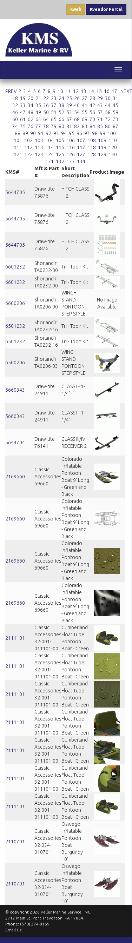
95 (71, 133)
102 (28, 140)
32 (15, 105)
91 (41, 133)
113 (39, 147)
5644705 (15, 192)
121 (18, 154)
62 (30, 119)
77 (38, 126)
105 (60, 140)
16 (107, 91)
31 (115, 98)
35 (38, 105)
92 (48, 133)
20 (30, 98)
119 (102, 147)
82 (77, 126)
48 (30, 112)
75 (23, 126)
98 (95, 133)
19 (23, 98)
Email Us (13, 930)
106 (70, 140)
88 (17, 133)
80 (61, 126)
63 (38, 119)
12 (76, 91)
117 (81, 147)
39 (69, 105)
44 (108, 105)
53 (69, 112)
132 (60, 161)
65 (54, 119)
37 (54, 105)
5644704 (15, 442)
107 (81, 140)
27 (84, 98)
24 (61, 98)
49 (38, 112)
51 (54, 112)
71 (100, 119)
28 (92, 98)
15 (99, 91)
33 (23, 105)
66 (61, 119)
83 (84, 126)
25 (69, 98)
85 (100, 126)
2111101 (15, 638)
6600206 (15, 303)
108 (91, 140)
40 (77, 105)
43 (100, 105)
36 (46, 105)
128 (91, 154)
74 (15, 126)
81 (69, 126)
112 (28, 147)
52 (61, 112)
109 (102, 140)
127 (81, 154)
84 (92, 126)
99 (102, 133)
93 (56, 133)
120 (112, 147)
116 (70, 147)
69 (84, 119)
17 (114, 91)
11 (68, 91)
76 (30, 126)
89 (25, 133)
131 (49, 161)
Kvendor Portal (106, 9)
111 (18, 147)
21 (38, 98)
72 (108, 119)
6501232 (15, 326)
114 (49, 147)
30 (108, 98)
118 (91, 147)
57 (100, 112)
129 (102, 154)
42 (92, 105)
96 (79, 133)
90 (33, 133)
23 (54, 98)
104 (49, 140)
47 (23, 112)
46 (15, 112)
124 (49, 154)
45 (115, 105)
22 (46, 98)
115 (60, 147)
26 (77, 98)
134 (81, 161)
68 (77, 119)
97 (87, 133)
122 (28, 154)
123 (39, 154)
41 (84, 105)
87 (115, 126)
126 (70, 154)
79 (54, 126)
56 (92, 112)
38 (61, 105)
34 (30, 105)
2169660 (15, 476)
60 (15, 119)
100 (111, 133)
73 (115, 119)
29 (100, 98)
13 (83, 91)
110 (112, 140)
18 (15, 98)
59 (115, 112)
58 (108, 112)
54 (77, 112)
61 (23, 119)
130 (112, 154)
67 (69, 119)
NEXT (126, 91)
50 (46, 112)
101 (18, 140)
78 (46, 126)
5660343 (15, 390)
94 (64, 133)
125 (60, 154)
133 (70, 161)
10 (60, 91)
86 (108, 126)
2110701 (15, 841)
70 (92, 119)
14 (91, 91)
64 (46, 119)
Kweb (75, 9)
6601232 (15, 267)
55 (84, 112)
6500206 (15, 362)
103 (39, 140)
